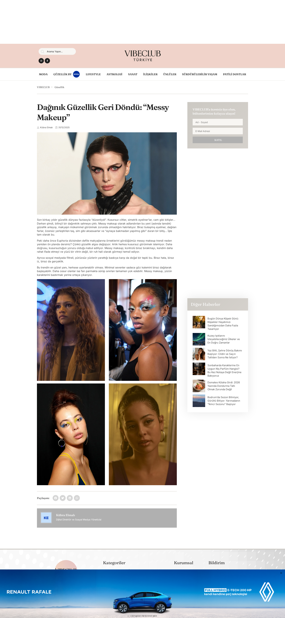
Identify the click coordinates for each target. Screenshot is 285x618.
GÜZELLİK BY (62, 74)
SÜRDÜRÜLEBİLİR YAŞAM (199, 74)
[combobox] (57, 51)
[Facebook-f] (47, 60)
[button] (56, 498)
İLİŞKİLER (150, 74)
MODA (43, 74)
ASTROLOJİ (114, 74)
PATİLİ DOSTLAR (234, 74)
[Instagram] (41, 60)
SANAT (132, 74)
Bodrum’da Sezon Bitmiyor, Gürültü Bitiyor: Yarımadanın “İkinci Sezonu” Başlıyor (223, 401)
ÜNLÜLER (169, 74)
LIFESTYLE (93, 74)
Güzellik (59, 87)
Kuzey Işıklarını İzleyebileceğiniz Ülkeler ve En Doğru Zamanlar (223, 339)
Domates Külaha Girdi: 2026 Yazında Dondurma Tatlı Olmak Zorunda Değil (223, 386)
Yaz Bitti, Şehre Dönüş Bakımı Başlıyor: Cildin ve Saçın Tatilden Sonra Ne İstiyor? (224, 354)
